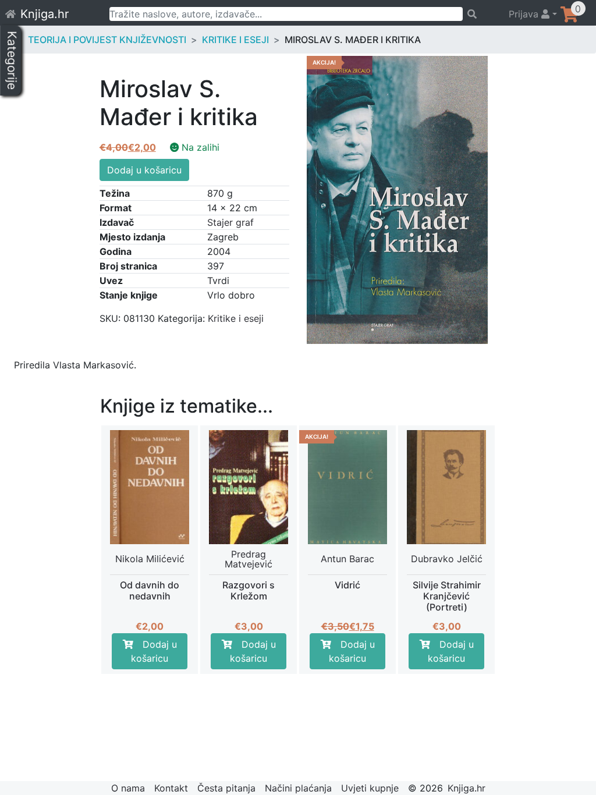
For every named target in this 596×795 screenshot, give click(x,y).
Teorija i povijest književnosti (107, 39)
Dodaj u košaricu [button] (154, 651)
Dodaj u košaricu (144, 170)
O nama (128, 788)
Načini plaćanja (298, 788)
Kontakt (171, 788)
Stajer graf (230, 222)
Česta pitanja (226, 788)
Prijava (525, 14)
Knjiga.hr (44, 14)
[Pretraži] (480, 14)
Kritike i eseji (235, 39)
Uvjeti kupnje (370, 788)
